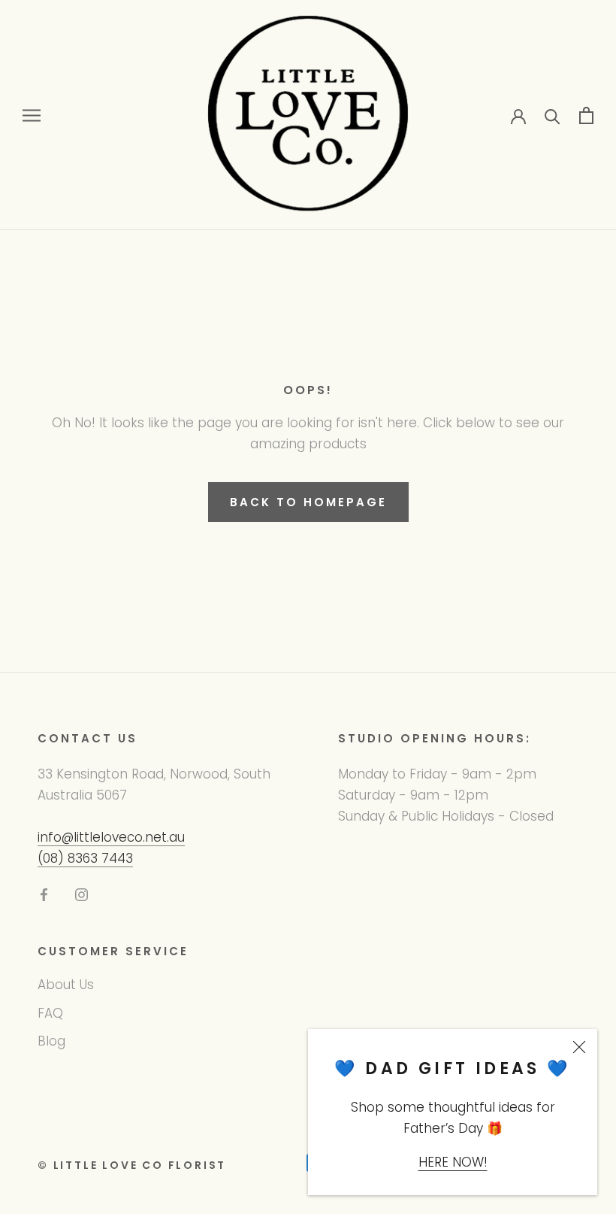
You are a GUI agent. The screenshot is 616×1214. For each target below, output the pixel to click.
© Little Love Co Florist (132, 1165)
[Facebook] (44, 894)
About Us (66, 985)
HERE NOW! (453, 1162)
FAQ (50, 1013)
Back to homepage (308, 502)
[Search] (552, 115)
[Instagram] (81, 894)
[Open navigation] (32, 115)
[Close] (579, 1047)
